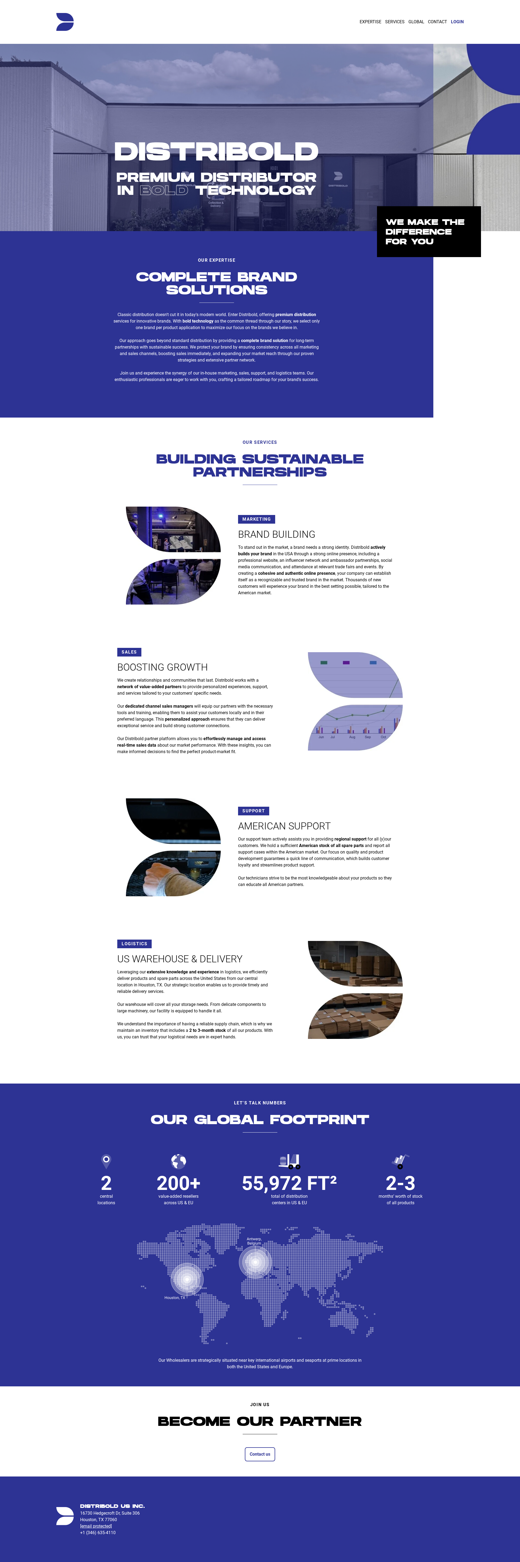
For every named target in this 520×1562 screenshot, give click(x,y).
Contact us (260, 1454)
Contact (437, 21)
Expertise (370, 21)
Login (457, 21)
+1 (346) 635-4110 (98, 1532)
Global (416, 21)
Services (395, 21)
